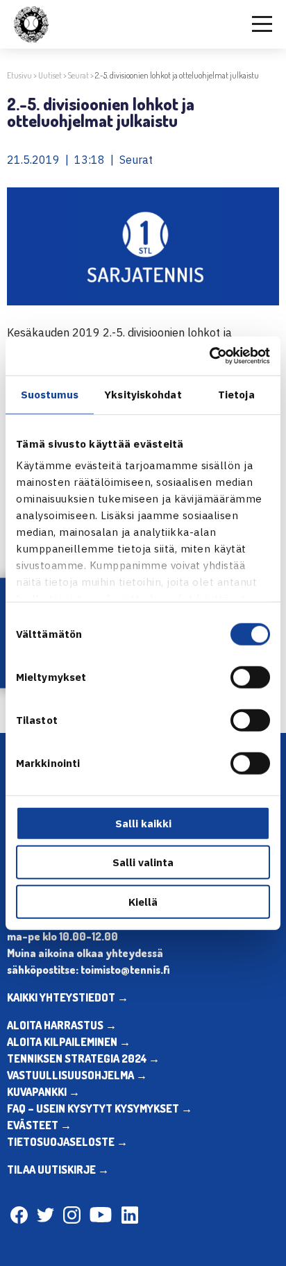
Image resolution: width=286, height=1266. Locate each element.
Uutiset (50, 75)
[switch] (250, 677)
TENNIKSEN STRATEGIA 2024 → (83, 1058)
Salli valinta (143, 862)
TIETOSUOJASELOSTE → (67, 1142)
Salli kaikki (143, 822)
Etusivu (19, 75)
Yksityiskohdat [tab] (142, 393)
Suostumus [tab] (50, 393)
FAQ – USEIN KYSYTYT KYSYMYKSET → (99, 1108)
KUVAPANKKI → (43, 1092)
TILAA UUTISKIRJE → (58, 1169)
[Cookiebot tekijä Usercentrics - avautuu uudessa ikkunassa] (209, 356)
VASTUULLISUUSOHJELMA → (77, 1075)
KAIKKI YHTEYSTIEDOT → (67, 997)
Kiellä (143, 901)
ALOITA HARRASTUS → (62, 1025)
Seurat (78, 75)
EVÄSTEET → (39, 1125)
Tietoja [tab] (236, 393)
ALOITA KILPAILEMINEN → (69, 1042)
